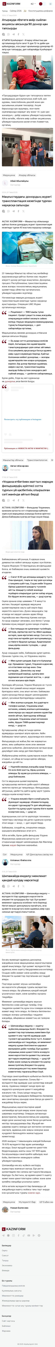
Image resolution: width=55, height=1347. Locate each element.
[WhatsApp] (8, 34)
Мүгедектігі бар (27, 1202)
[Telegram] (13, 34)
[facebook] (18, 1235)
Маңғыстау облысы (13, 460)
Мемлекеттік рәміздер (12, 1295)
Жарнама (6, 1331)
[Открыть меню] (50, 4)
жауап (13, 845)
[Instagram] (3, 34)
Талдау (5, 1260)
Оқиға (4, 1250)
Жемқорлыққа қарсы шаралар (16, 1300)
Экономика (7, 1265)
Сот (5, 854)
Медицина (9, 175)
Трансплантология (37, 460)
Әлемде (5, 1270)
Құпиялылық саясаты (11, 1290)
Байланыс (6, 1326)
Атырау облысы (27, 175)
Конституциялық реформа (40, 11)
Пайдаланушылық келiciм (13, 1286)
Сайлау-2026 (15, 11)
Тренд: (5, 11)
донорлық (10, 381)
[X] (23, 34)
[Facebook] (18, 34)
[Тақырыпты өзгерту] (42, 4)
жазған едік (34, 1193)
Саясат (5, 1255)
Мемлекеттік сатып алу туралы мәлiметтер (22, 1305)
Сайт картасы (8, 1321)
